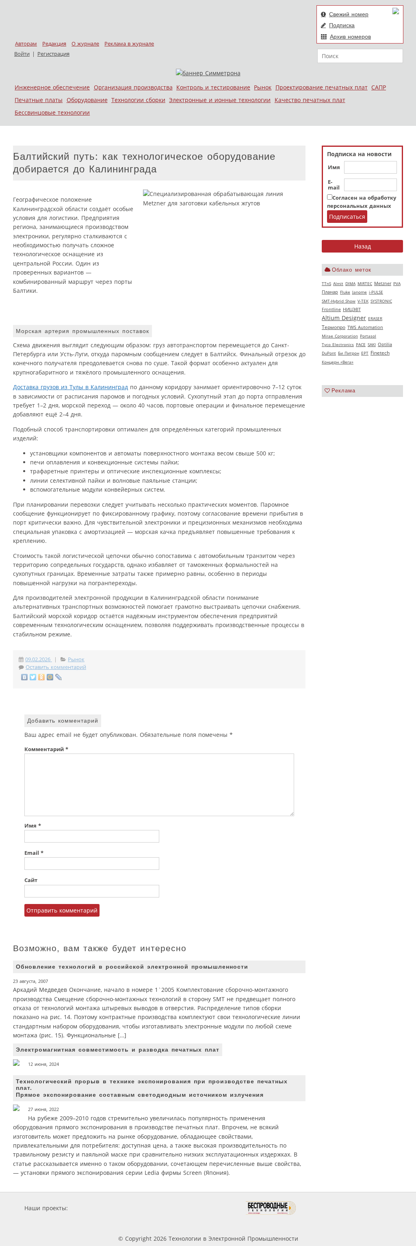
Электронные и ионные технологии (220, 100)
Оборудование (87, 100)
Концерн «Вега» (337, 362)
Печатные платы (39, 100)
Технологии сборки (138, 100)
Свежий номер (348, 14)
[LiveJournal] (58, 677)
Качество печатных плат (310, 100)
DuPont (329, 353)
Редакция (54, 43)
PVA (397, 283)
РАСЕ (361, 344)
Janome (359, 292)
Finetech (380, 353)
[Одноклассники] (41, 677)
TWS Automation (365, 327)
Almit (338, 283)
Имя (334, 167)
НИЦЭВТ (352, 309)
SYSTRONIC (381, 301)
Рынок (262, 87)
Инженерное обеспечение (52, 87)
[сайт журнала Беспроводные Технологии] (271, 1208)
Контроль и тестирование (213, 87)
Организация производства (133, 87)
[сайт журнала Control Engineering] (325, 1208)
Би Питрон (348, 353)
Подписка (342, 25)
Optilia (385, 344)
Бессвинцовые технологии (52, 112)
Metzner (382, 283)
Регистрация (53, 53)
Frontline (331, 309)
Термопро (333, 327)
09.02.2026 (38, 659)
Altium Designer (344, 318)
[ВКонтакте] (24, 677)
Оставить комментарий (56, 667)
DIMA (350, 283)
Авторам (26, 43)
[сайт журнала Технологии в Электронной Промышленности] (147, 1208)
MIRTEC (365, 283)
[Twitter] (33, 677)
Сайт (30, 880)
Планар (330, 292)
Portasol (368, 336)
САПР (378, 87)
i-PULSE (376, 292)
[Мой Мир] (50, 677)
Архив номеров (350, 36)
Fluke (345, 292)
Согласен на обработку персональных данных (361, 201)
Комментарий (46, 749)
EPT (364, 353)
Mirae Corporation (340, 336)
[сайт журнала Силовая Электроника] (96, 1208)
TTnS (326, 283)
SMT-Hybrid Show (338, 301)
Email (33, 853)
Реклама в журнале (129, 43)
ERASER (375, 318)
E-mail (334, 185)
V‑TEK (363, 301)
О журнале (85, 43)
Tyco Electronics (338, 344)
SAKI (372, 344)
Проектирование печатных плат (321, 87)
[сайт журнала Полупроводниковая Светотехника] (208, 1208)
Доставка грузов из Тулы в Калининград (70, 387)
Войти (22, 53)
